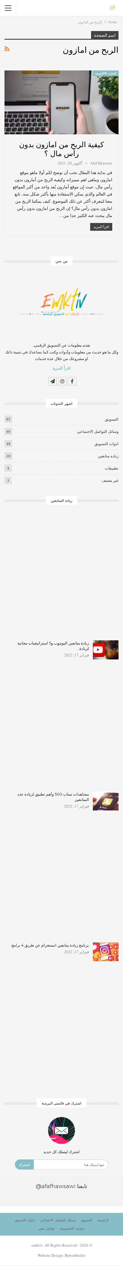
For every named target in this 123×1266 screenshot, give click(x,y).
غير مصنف (110, 480)
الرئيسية (102, 1220)
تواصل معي (47, 1228)
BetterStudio (75, 1255)
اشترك (24, 1164)
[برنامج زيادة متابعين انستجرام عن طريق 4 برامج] (106, 952)
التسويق (112, 419)
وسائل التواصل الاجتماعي (98, 431)
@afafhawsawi (56, 1186)
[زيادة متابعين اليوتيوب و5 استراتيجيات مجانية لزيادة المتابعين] (106, 649)
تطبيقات (112, 468)
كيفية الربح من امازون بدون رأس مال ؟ (61, 148)
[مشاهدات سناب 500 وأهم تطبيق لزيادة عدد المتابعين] (106, 800)
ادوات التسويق (106, 443)
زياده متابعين (108, 456)
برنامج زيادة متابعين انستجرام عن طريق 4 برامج (50, 945)
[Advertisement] (61, 576)
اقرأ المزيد (101, 226)
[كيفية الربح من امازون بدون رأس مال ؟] (61, 102)
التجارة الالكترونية (105, 73)
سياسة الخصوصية (72, 1228)
